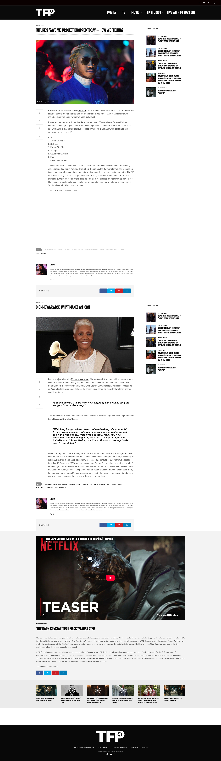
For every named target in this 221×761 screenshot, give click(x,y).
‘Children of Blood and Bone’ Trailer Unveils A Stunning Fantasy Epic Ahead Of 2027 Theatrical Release (148, 700)
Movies (111, 12)
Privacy (145, 747)
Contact (134, 747)
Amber (53, 265)
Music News (40, 25)
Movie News (162, 36)
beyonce (48, 484)
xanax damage (41, 253)
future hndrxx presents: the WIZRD (85, 250)
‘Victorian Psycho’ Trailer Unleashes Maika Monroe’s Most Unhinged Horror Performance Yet (97, 700)
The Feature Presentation (83, 747)
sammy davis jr (60, 487)
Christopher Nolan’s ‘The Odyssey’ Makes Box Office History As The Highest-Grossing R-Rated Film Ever (169, 53)
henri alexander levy (108, 250)
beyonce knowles (60, 484)
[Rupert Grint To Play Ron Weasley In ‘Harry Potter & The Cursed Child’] (151, 40)
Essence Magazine (80, 379)
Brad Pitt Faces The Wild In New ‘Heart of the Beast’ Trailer (45, 699)
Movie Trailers (41, 624)
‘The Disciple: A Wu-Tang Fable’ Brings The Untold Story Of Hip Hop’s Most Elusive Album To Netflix (169, 66)
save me (121, 250)
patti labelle (41, 487)
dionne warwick (74, 484)
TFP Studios (153, 12)
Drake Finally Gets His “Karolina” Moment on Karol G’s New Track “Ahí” (71, 700)
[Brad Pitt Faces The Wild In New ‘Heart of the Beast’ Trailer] (46, 690)
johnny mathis (117, 484)
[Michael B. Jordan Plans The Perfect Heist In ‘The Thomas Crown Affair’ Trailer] (123, 690)
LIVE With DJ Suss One (181, 12)
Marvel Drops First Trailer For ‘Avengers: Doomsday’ (173, 699)
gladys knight (99, 484)
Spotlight (162, 73)
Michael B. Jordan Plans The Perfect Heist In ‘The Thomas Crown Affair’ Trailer (122, 700)
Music (135, 12)
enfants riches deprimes (54, 250)
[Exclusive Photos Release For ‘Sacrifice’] (151, 92)
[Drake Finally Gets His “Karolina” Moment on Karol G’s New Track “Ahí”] (72, 690)
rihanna (50, 487)
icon (108, 484)
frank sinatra (87, 484)
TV (123, 12)
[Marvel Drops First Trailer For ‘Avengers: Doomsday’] (174, 690)
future (67, 250)
